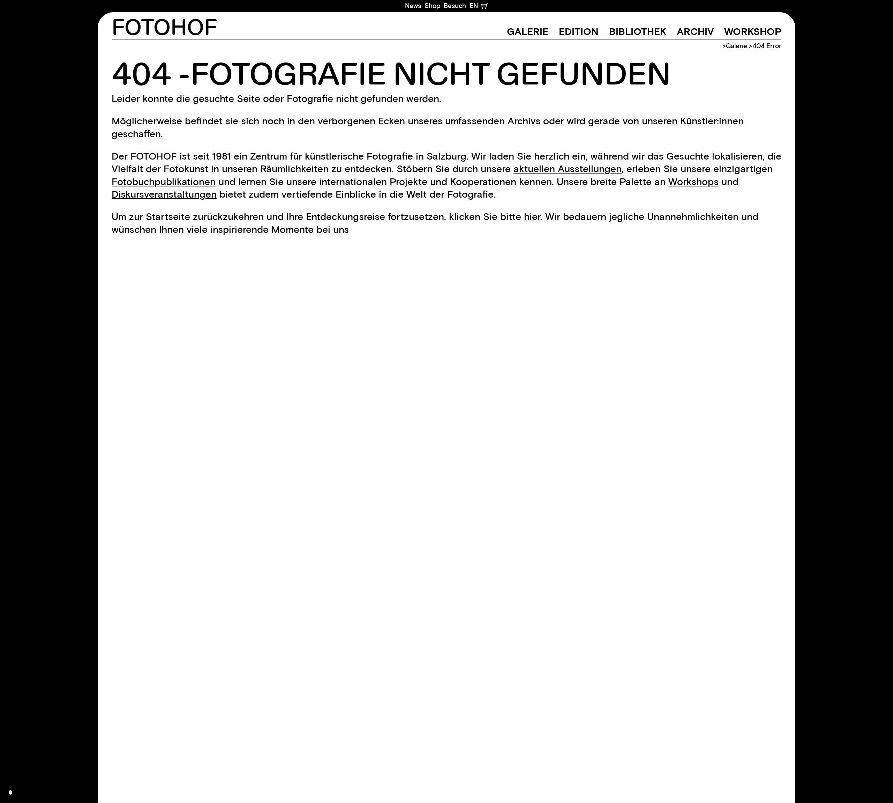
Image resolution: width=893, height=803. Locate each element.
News (413, 6)
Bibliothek (637, 31)
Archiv (695, 31)
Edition (579, 31)
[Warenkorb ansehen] (484, 6)
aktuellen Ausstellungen (567, 169)
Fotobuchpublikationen (164, 181)
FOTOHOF (164, 28)
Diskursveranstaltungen (164, 194)
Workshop (752, 31)
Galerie (527, 31)
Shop (432, 6)
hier (532, 216)
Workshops (693, 181)
